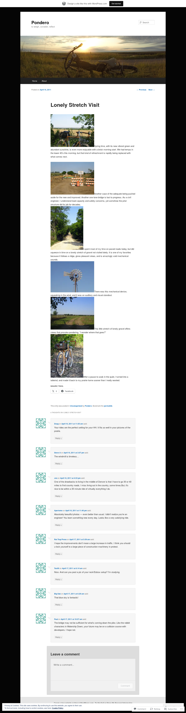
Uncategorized (76, 406)
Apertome (58, 510)
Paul (56, 619)
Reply (58, 438)
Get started (116, 3)
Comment (125, 686)
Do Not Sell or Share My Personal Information (113, 703)
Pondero (40, 22)
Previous (141, 89)
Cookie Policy (57, 708)
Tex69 (56, 568)
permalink (108, 406)
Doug (56, 423)
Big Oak (57, 593)
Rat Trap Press (60, 539)
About (44, 80)
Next (152, 89)
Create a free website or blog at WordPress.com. (74, 703)
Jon (55, 478)
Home (34, 80)
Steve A (57, 452)
